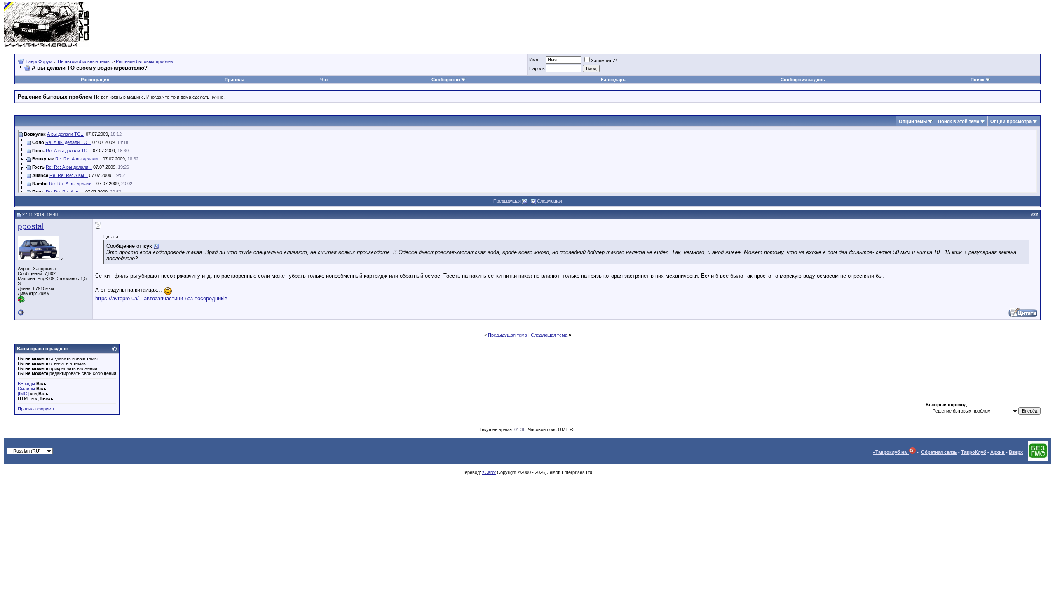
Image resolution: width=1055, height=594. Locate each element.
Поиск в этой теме (958, 121)
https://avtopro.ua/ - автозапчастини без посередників (161, 298)
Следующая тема (549, 334)
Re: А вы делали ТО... (68, 142)
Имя (533, 59)
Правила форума (36, 408)
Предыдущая (507, 200)
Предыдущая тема (507, 334)
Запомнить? (604, 60)
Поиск (978, 79)
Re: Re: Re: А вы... (68, 175)
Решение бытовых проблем (145, 61)
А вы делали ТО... (65, 134)
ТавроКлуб (973, 452)
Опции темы (913, 121)
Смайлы (26, 388)
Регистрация (95, 79)
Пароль (537, 68)
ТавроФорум (39, 61)
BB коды (26, 383)
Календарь (613, 79)
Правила (234, 79)
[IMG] (23, 393)
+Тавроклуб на (891, 452)
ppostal (31, 226)
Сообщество (445, 79)
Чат (324, 79)
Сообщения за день (803, 79)
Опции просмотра (1011, 121)
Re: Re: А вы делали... (78, 158)
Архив (997, 452)
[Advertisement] (901, 24)
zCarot (489, 472)
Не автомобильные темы (84, 61)
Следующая (549, 200)
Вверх (1016, 452)
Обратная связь (939, 452)
